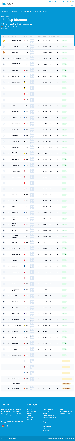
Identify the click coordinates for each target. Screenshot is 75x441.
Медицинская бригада (49, 418)
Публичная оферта (69, 438)
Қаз (68, 1)
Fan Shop (29, 413)
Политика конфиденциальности (55, 438)
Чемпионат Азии (31, 411)
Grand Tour (30, 409)
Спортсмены (46, 411)
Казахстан (46, 430)
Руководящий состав (66, 411)
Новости (29, 415)
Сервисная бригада (48, 415)
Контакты (29, 419)
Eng (73, 1)
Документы (46, 422)
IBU (44, 428)
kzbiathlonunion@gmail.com (15, 421)
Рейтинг (45, 420)
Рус (70, 1)
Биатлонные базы (65, 413)
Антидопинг (30, 417)
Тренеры (45, 413)
